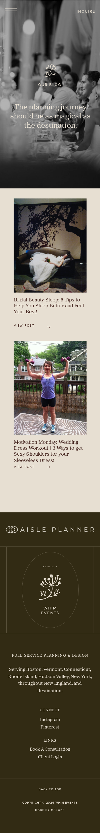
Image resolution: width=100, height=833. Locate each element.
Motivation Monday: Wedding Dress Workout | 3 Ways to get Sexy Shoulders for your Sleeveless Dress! (48, 451)
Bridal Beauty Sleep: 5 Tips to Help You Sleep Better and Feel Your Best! (49, 305)
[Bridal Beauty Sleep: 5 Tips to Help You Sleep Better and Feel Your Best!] (50, 245)
